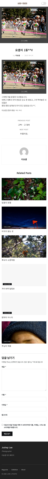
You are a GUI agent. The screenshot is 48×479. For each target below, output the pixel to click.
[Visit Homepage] (22, 3)
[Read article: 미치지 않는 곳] (24, 218)
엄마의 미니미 (7, 317)
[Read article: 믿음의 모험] (24, 189)
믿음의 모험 (6, 202)
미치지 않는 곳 (8, 231)
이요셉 (18, 55)
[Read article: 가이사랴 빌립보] (24, 275)
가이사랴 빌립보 (8, 288)
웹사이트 (4, 415)
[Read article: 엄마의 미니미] (24, 304)
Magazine (5, 470)
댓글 (4, 367)
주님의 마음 (6, 346)
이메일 (5, 405)
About (23, 470)
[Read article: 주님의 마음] (24, 332)
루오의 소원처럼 (8, 260)
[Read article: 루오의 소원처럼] (24, 246)
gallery (7, 198)
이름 (4, 395)
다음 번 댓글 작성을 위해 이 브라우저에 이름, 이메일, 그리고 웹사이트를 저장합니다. (25, 426)
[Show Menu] (3, 3)
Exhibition (14, 470)
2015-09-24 (29, 55)
